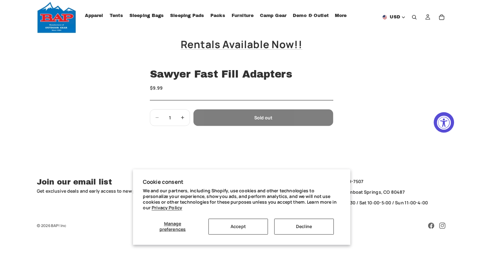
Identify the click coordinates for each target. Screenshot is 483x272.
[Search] (414, 17)
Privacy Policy (167, 208)
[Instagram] (442, 226)
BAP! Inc (58, 225)
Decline (304, 226)
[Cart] (442, 17)
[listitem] (341, 15)
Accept (238, 226)
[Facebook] (431, 226)
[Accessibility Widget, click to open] (444, 122)
